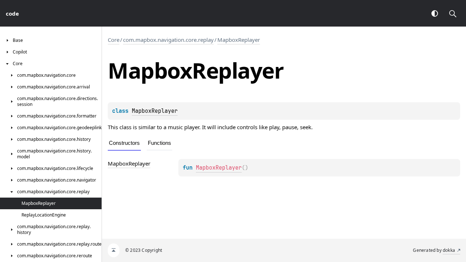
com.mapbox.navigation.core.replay (168, 39)
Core (113, 39)
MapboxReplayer (238, 39)
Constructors (124, 143)
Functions (159, 143)
